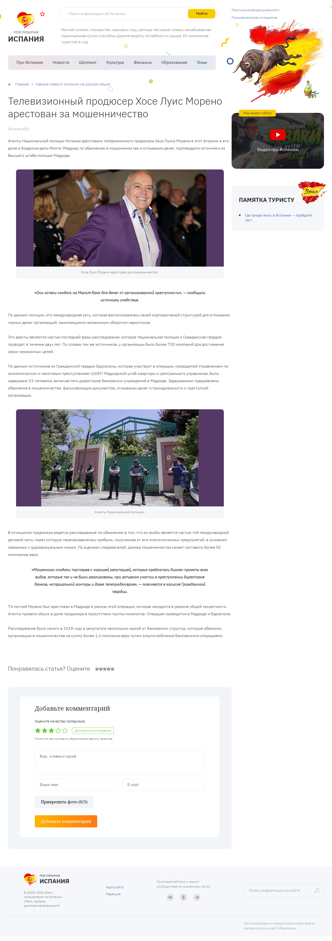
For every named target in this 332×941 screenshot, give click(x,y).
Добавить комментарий (66, 821)
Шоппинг (88, 62)
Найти (201, 13)
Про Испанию (30, 62)
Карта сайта (114, 887)
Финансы (143, 62)
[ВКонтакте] (170, 897)
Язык (202, 62)
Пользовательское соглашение (254, 18)
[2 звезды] (101, 669)
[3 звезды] (105, 669)
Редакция (113, 894)
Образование (174, 62)
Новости (61, 62)
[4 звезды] (109, 669)
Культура (115, 62)
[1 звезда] (97, 669)
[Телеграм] (197, 897)
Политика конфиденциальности (256, 10)
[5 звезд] (112, 669)
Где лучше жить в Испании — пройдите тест (278, 217)
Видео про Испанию (277, 149)
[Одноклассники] (183, 897)
